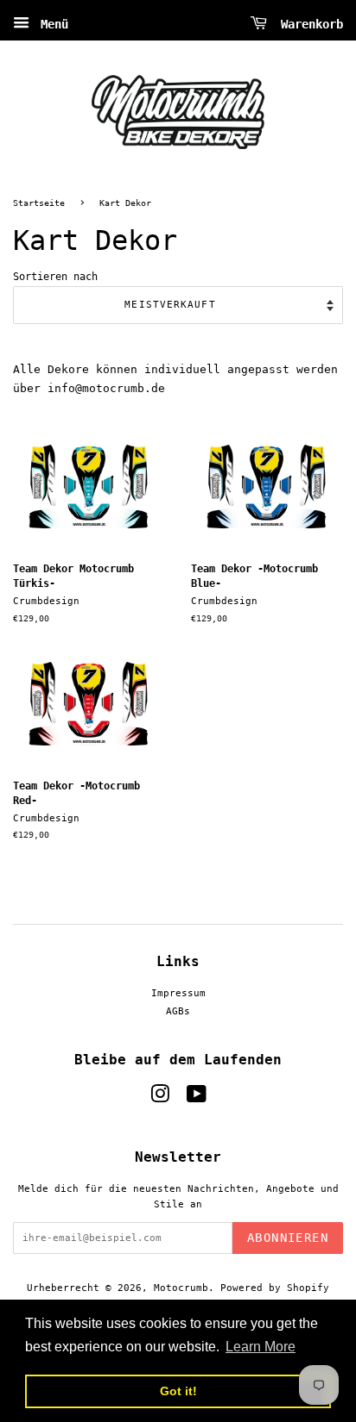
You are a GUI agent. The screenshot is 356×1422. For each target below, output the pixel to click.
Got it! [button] (178, 1391)
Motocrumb (181, 1288)
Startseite (39, 203)
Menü (51, 24)
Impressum (178, 993)
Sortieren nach (55, 277)
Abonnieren (287, 1237)
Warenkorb (308, 24)
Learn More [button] (261, 1346)
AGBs (178, 1011)
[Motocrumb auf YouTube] (197, 1098)
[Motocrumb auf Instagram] (159, 1098)
